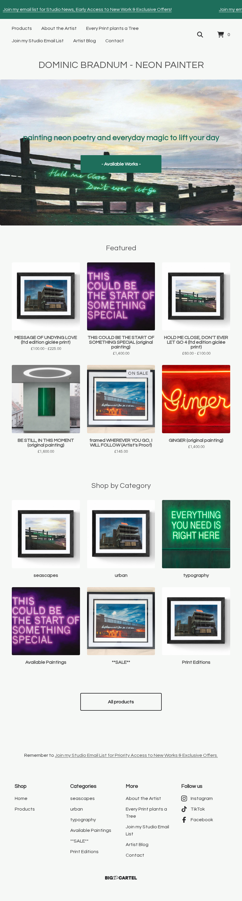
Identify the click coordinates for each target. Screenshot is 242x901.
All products (121, 701)
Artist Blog (84, 40)
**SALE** (79, 841)
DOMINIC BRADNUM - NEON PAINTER (121, 65)
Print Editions (84, 851)
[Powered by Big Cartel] (121, 878)
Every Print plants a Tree (112, 28)
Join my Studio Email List (38, 40)
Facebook (202, 819)
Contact (114, 40)
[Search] (200, 35)
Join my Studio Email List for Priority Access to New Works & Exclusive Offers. (136, 755)
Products (22, 28)
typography (83, 819)
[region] (121, 9)
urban (76, 809)
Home (21, 798)
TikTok (198, 809)
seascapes (82, 798)
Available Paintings (90, 830)
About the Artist (59, 28)
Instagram (202, 798)
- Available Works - (121, 164)
